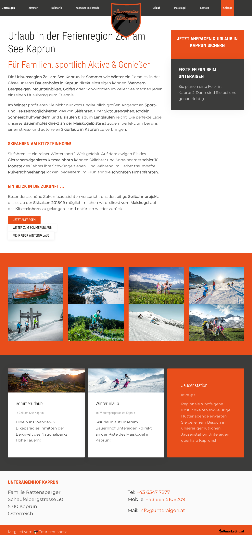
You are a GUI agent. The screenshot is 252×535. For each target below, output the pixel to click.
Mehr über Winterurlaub (31, 235)
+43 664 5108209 (165, 499)
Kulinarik (56, 8)
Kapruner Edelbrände (87, 8)
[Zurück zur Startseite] (126, 20)
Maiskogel (180, 8)
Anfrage (227, 8)
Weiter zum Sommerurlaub (32, 228)
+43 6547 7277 (153, 492)
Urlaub (156, 8)
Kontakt (204, 8)
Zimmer (33, 8)
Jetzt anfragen (24, 220)
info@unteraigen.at (162, 510)
